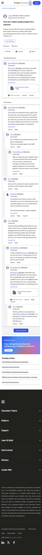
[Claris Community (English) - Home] (21, 3)
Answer (20, 51)
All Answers (7, 102)
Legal (3, 533)
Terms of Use (32, 529)
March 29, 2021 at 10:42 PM (16, 18)
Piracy (20, 533)
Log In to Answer (21, 330)
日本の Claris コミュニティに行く (11, 537)
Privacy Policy (11, 533)
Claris (3, 401)
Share (33, 51)
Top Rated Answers (10, 58)
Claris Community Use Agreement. (15, 516)
